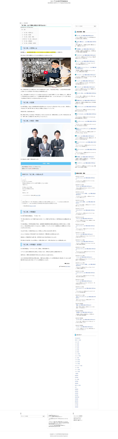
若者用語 (68, 263)
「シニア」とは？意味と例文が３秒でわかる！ (85, 80)
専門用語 (76, 381)
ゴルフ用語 (77, 351)
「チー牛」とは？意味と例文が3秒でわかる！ (85, 35)
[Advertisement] (59, 13)
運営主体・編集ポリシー (78, 420)
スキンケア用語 (78, 355)
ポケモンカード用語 (78, 365)
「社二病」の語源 (26, 34)
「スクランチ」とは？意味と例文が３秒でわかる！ (86, 55)
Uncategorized (77, 338)
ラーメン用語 (77, 369)
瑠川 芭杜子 (67, 266)
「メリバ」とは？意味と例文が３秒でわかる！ (85, 136)
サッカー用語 (77, 353)
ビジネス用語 (77, 361)
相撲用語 (76, 389)
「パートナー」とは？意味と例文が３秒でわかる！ (86, 74)
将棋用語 (76, 383)
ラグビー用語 (77, 371)
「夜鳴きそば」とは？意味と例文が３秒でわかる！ (86, 100)
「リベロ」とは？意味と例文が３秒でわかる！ (84, 257)
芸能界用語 (77, 397)
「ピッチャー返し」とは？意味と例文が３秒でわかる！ (86, 319)
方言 (76, 387)
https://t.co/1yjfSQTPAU (63, 422)
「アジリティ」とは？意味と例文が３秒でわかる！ (85, 241)
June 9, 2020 (38, 195)
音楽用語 (76, 406)
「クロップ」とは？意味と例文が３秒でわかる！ (85, 87)
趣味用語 (76, 401)
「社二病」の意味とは (27, 32)
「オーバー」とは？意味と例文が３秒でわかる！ (85, 61)
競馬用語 (76, 391)
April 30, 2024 (57, 426)
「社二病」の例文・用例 (28, 36)
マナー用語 (77, 367)
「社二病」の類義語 (27, 41)
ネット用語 (77, 357)
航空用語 (76, 395)
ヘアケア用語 (77, 363)
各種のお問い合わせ (77, 418)
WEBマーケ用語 (78, 340)
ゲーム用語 (77, 347)
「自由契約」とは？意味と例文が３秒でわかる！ (85, 49)
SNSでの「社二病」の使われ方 (29, 39)
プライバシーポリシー (78, 417)
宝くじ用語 (77, 379)
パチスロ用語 (77, 359)
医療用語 (76, 375)
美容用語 (76, 393)
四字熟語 (76, 377)
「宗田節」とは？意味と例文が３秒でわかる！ (85, 156)
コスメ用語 (77, 349)
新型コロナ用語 (78, 385)
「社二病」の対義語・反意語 (29, 43)
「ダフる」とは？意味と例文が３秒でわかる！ (84, 186)
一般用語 (76, 373)
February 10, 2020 (32, 205)
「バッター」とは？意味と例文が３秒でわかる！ (84, 326)
